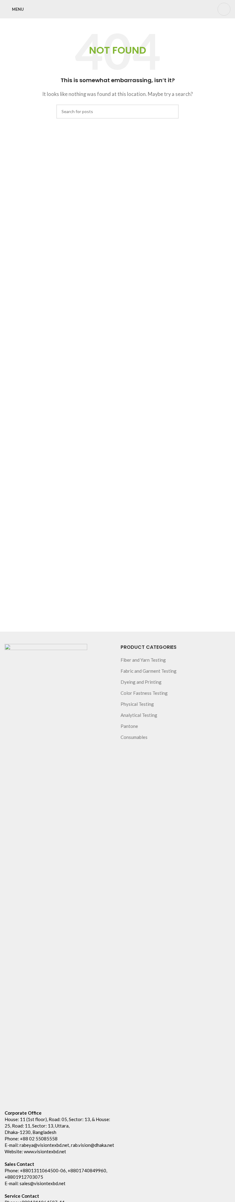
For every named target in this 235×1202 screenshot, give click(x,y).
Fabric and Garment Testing (149, 671)
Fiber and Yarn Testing (143, 660)
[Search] (223, 9)
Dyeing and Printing (141, 682)
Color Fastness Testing (144, 693)
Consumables (134, 737)
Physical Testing (137, 704)
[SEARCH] (172, 112)
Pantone (129, 726)
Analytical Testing (139, 715)
